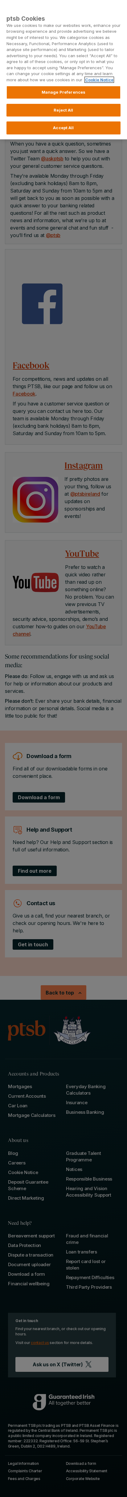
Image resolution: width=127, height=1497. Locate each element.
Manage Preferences (63, 92)
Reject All (63, 110)
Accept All (63, 127)
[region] (63, 69)
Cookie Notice (99, 79)
